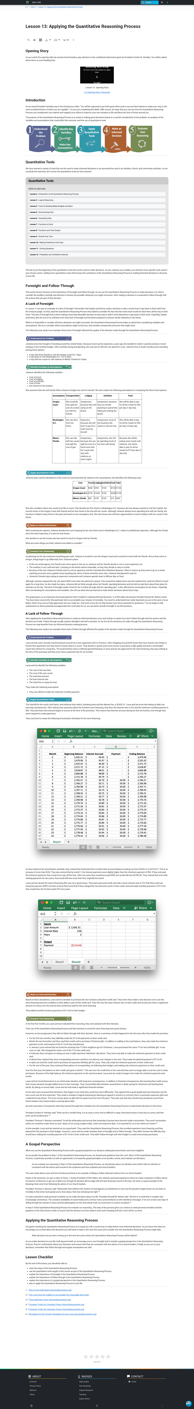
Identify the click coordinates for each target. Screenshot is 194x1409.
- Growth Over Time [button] (41, 236)
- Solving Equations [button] (42, 248)
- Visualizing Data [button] (41, 218)
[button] (97, 212)
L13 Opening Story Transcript (97, 92)
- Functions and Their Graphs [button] (45, 230)
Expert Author (84, 1399)
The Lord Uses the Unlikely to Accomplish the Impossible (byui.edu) (59, 1295)
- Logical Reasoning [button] (41, 200)
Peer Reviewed (85, 1386)
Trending (82, 1394)
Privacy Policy (35, 1386)
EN (67, 40)
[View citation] (34, 40)
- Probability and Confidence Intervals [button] (49, 255)
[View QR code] (40, 40)
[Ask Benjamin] (189, 1404)
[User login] (167, 2)
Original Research (86, 1390)
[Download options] (48, 40)
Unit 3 (33, 7)
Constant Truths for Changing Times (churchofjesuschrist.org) (56, 1304)
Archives (33, 1382)
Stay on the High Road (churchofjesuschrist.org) (50, 1290)
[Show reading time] (73, 40)
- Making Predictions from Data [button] (46, 242)
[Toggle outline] (28, 40)
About (32, 1394)
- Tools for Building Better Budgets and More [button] (51, 206)
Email (134, 1382)
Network (33, 1390)
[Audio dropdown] (57, 40)
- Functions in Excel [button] (41, 224)
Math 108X (36, 2)
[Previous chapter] (97, 1406)
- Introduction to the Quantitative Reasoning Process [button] (54, 194)
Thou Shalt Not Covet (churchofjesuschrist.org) (50, 1300)
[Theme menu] (162, 2)
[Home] (27, 2)
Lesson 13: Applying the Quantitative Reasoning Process (60, 7)
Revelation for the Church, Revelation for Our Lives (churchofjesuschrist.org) (62, 1314)
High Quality (84, 1382)
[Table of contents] (26, 7)
